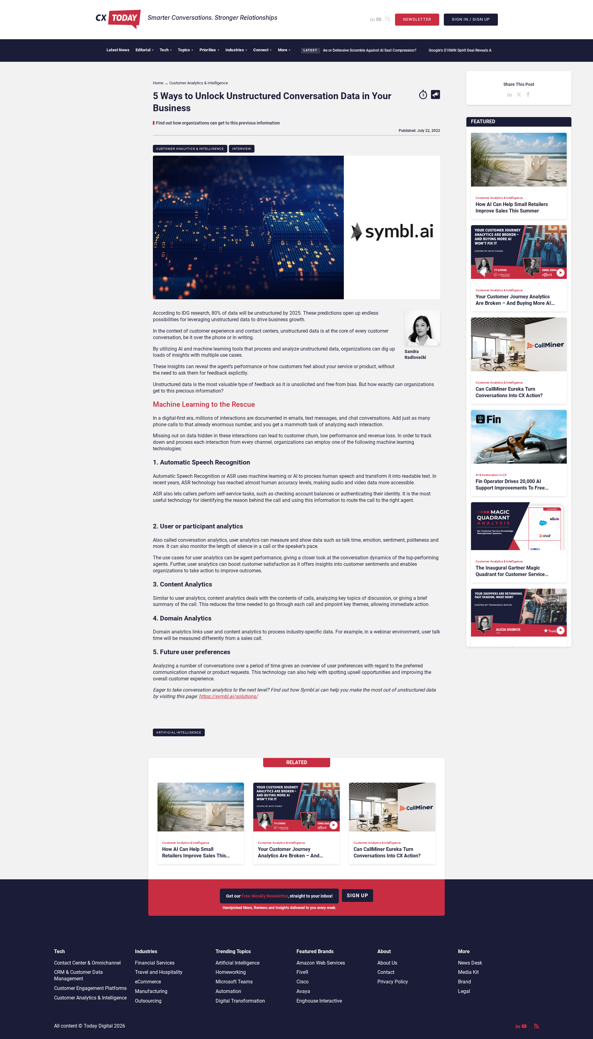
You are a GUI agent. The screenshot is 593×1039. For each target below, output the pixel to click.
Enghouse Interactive (319, 1001)
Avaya (303, 991)
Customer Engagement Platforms (90, 988)
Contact (385, 972)
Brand (464, 982)
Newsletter (417, 19)
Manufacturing (151, 991)
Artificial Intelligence (178, 732)
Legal (464, 991)
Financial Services (155, 963)
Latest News (118, 50)
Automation (228, 991)
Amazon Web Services (320, 963)
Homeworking (231, 972)
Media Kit (468, 972)
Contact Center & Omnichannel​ (87, 963)
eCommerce (148, 982)
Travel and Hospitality (159, 972)
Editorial (145, 50)
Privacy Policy (392, 982)
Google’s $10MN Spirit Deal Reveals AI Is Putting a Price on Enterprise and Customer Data (471, 50)
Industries (236, 50)
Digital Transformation (240, 1001)
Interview (241, 148)
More (284, 50)
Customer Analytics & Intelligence (190, 148)
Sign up (357, 895)
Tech (166, 50)
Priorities (209, 50)
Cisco (302, 982)
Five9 (302, 972)
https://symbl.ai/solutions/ (228, 696)
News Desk (470, 963)
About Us (387, 963)
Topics (185, 50)
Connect (262, 50)
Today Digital (98, 1026)
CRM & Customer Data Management (78, 975)
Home (158, 83)
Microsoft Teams (234, 982)
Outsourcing (148, 1001)
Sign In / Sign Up (471, 19)
